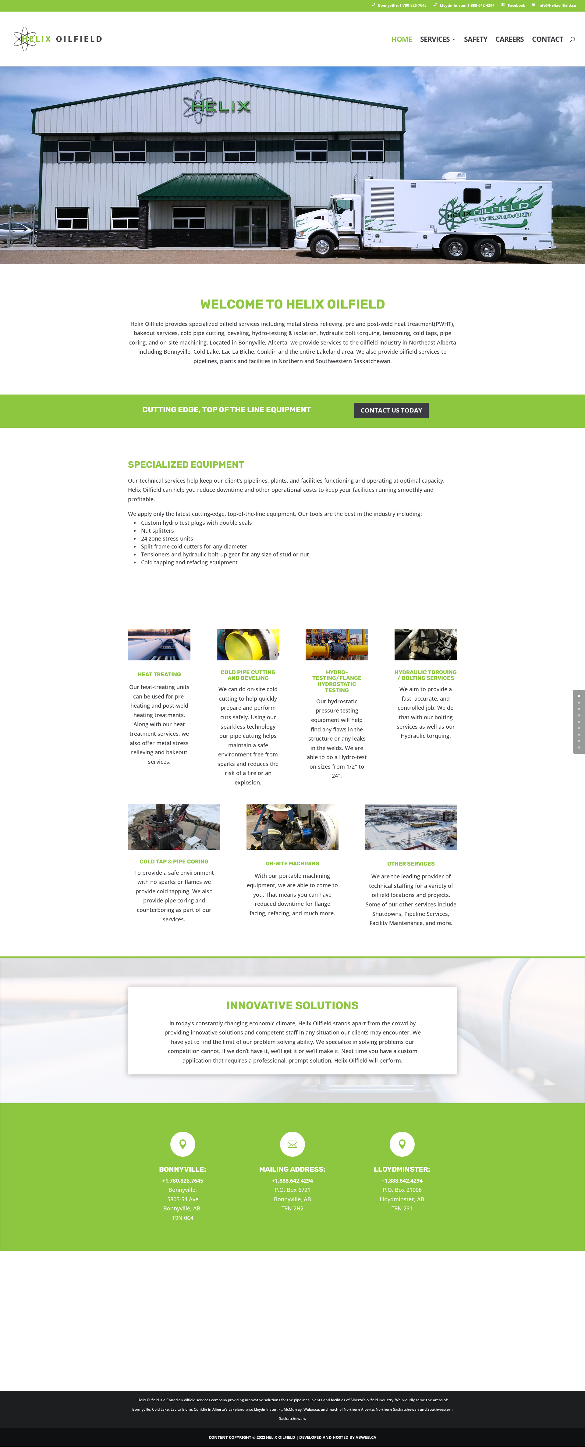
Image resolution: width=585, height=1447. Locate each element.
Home (402, 40)
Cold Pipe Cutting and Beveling (248, 675)
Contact (547, 40)
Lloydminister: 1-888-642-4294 (467, 5)
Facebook (516, 5)
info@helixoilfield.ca (557, 5)
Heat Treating (159, 674)
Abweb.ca (366, 1437)
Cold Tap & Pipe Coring (174, 861)
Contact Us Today (391, 410)
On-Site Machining (292, 863)
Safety (475, 40)
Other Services (411, 863)
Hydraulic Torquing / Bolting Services (426, 675)
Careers (509, 40)
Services (435, 40)
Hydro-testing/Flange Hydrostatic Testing (337, 681)
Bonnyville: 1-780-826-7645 (402, 5)
